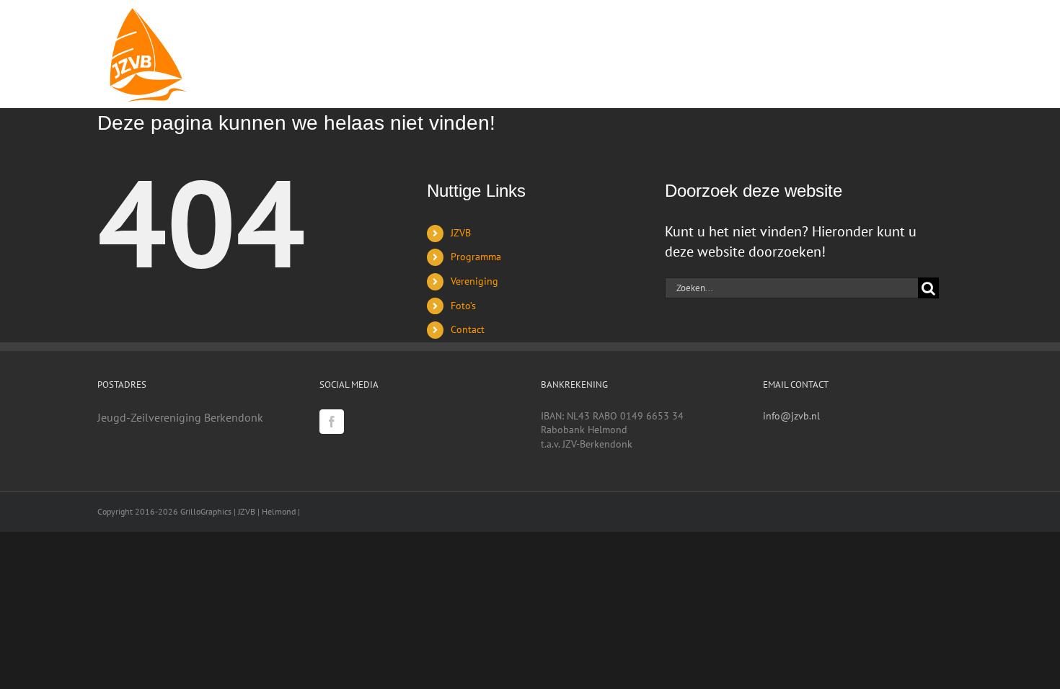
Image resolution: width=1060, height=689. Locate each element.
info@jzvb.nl (791, 415)
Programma (476, 256)
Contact (468, 329)
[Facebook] (331, 421)
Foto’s (463, 305)
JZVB (461, 232)
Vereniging (474, 281)
